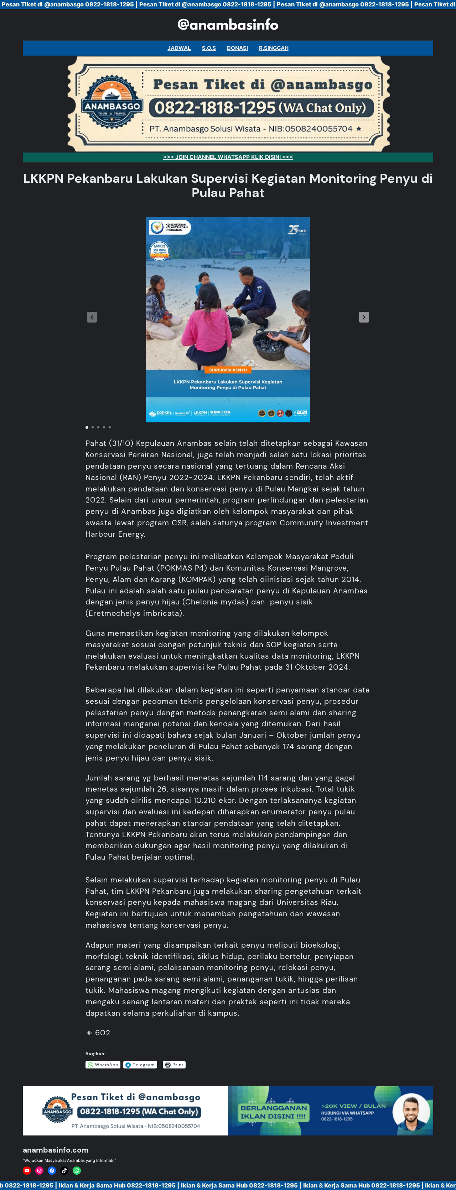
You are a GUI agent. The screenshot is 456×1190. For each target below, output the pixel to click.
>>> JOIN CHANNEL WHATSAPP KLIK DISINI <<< (228, 157)
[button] (364, 317)
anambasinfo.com (56, 1150)
